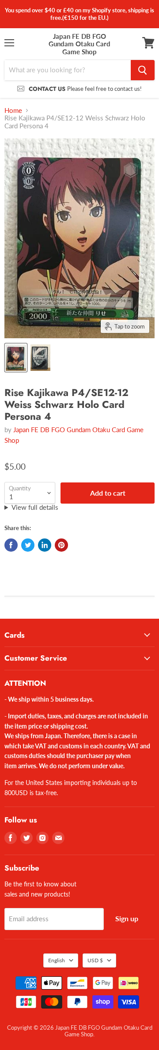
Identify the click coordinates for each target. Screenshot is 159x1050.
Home (13, 110)
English (56, 960)
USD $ (95, 960)
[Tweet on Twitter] (27, 545)
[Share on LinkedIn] (44, 545)
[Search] (143, 70)
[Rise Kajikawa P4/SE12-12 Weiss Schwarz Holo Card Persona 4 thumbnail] (16, 358)
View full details (34, 507)
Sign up (126, 918)
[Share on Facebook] (11, 545)
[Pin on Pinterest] (61, 545)
